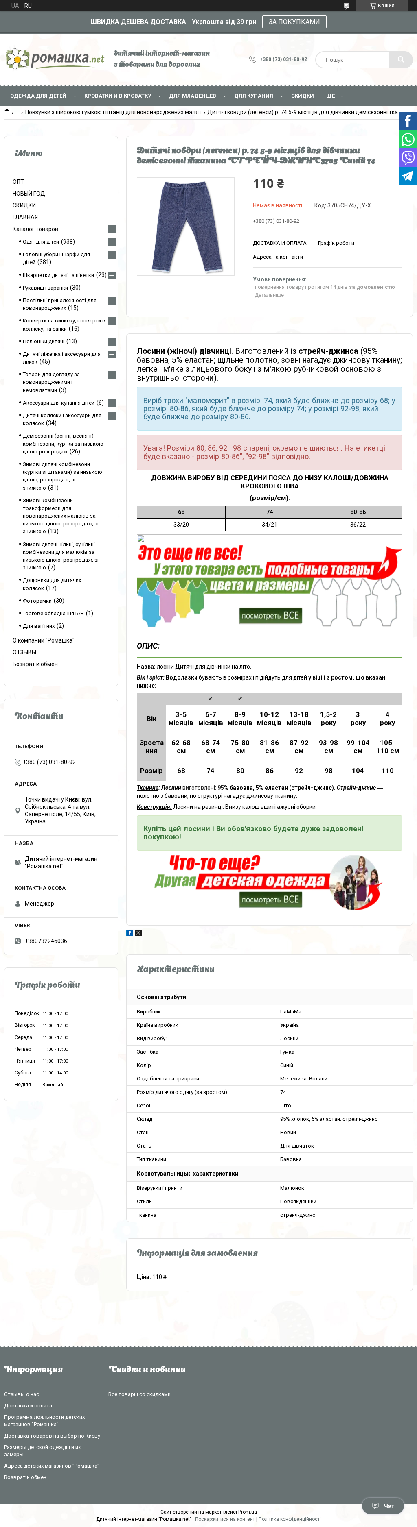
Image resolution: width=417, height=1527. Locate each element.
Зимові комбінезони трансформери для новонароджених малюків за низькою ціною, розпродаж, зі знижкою (61, 516)
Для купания (253, 96)
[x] (138, 934)
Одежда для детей (38, 96)
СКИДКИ (302, 96)
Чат (389, 1506)
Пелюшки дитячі (43, 341)
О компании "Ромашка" (44, 640)
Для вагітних (39, 626)
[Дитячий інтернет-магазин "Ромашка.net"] (55, 59)
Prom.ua (247, 1512)
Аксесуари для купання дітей (58, 403)
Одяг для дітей (41, 242)
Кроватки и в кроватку (117, 96)
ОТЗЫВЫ (24, 652)
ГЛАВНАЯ (25, 217)
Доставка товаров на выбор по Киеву (52, 1436)
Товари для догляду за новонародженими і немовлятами (51, 382)
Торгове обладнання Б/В (53, 613)
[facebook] (129, 934)
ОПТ (18, 182)
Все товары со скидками (139, 1394)
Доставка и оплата (28, 1406)
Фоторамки (37, 601)
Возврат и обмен (35, 664)
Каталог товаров (35, 229)
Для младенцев (192, 96)
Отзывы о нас (21, 1394)
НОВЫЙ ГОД (29, 193)
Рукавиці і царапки (45, 288)
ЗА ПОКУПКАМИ (294, 22)
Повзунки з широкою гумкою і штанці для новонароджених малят (113, 112)
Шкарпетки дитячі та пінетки (58, 275)
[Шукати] (401, 59)
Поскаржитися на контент (225, 1519)
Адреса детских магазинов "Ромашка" (51, 1466)
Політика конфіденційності (290, 1519)
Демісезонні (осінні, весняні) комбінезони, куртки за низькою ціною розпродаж (63, 443)
